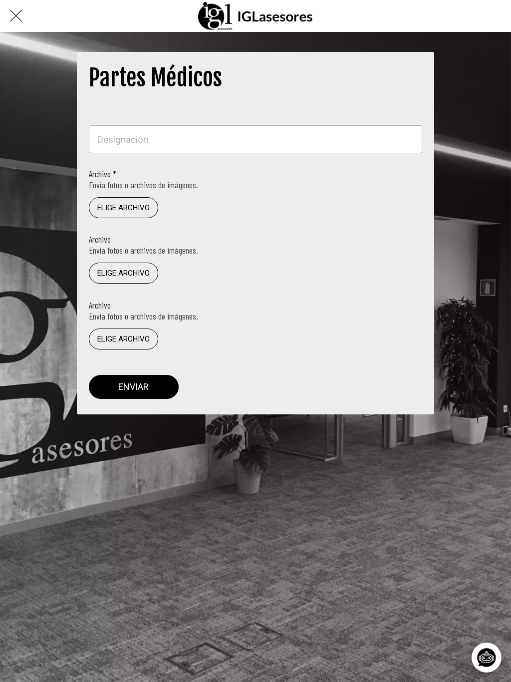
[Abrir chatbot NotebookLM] (486, 657)
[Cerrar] (16, 16)
